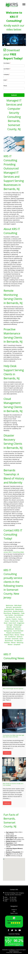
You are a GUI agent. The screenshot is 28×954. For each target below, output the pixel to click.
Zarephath (17, 644)
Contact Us (14, 909)
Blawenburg (19, 609)
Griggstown (20, 623)
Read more (7, 704)
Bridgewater (16, 613)
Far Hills (18, 617)
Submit (14, 95)
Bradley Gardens (18, 611)
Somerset (8, 639)
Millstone (18, 629)
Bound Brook (8, 611)
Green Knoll (12, 623)
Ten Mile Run (18, 640)
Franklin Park (14, 621)
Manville (9, 627)
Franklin (14, 619)
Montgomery (8, 631)
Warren (13, 642)
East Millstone (18, 615)
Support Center (14, 913)
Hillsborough (18, 625)
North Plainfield (18, 631)
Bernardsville (17, 607)
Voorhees (7, 642)
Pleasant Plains (9, 635)
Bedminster (9, 605)
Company (7, 74)
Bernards (9, 607)
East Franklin (9, 615)
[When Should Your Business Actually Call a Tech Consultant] (14, 769)
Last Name (7, 68)
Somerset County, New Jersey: (11, 593)
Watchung (20, 642)
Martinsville (17, 627)
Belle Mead (17, 605)
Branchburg (7, 613)
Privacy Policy (9, 952)
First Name (7, 63)
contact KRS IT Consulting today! (14, 552)
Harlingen (9, 625)
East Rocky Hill (10, 617)
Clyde (22, 613)
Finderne (8, 619)
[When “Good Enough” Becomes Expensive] (14, 674)
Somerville (15, 639)
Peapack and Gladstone (13, 633)
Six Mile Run (12, 637)
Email (5, 80)
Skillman (19, 637)
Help (14, 911)
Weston (10, 644)
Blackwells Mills (9, 609)
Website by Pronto (17, 952)
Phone (5, 85)
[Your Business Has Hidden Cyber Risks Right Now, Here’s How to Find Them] (14, 721)
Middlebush (10, 629)
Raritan (17, 635)
